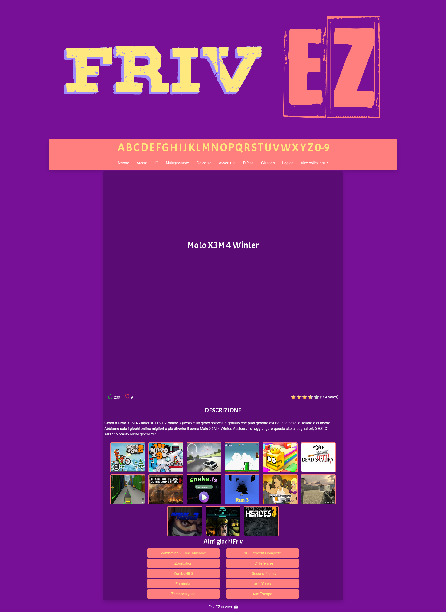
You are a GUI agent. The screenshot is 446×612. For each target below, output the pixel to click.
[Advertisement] (68, 243)
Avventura (227, 162)
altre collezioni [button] (313, 162)
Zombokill (183, 583)
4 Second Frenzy (262, 573)
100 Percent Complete (262, 553)
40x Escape (262, 593)
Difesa (248, 162)
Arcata (142, 162)
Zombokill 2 (183, 573)
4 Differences (263, 563)
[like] (110, 397)
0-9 (322, 148)
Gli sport (268, 162)
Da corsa (204, 162)
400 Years (262, 583)
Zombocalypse (183, 593)
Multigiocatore (177, 162)
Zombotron (183, 563)
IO (156, 162)
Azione (123, 162)
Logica (287, 162)
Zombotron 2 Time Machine (183, 553)
